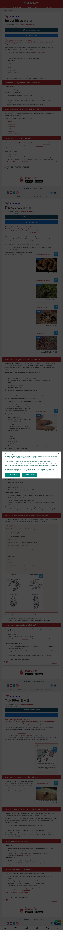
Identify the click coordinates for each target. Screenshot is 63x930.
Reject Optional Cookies (29, 474)
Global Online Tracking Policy (35, 457)
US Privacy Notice (21, 457)
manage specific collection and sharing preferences (45, 470)
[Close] (58, 453)
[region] (31, 464)
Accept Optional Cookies (12, 474)
